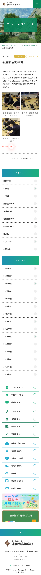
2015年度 (7, 351)
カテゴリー (20, 173)
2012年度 (7, 374)
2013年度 (7, 367)
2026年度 (7, 268)
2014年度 (7, 359)
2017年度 (7, 336)
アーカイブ (20, 260)
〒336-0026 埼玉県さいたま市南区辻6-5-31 (20, 552)
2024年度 (7, 283)
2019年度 (7, 321)
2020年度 (7, 314)
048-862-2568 (22, 556)
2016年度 (7, 344)
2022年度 (7, 298)
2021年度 (7, 306)
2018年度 (7, 329)
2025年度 (7, 276)
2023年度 (7, 291)
